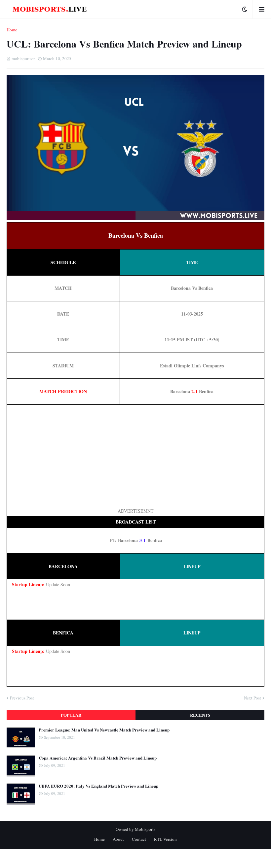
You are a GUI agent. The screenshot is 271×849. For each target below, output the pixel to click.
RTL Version (165, 839)
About (118, 839)
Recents (200, 715)
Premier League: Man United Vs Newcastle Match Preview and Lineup (104, 730)
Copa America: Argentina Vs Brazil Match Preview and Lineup (98, 758)
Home (12, 30)
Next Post (252, 698)
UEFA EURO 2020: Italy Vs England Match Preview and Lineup (98, 786)
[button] (244, 9)
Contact (139, 839)
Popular (71, 715)
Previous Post (22, 698)
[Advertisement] (135, 455)
